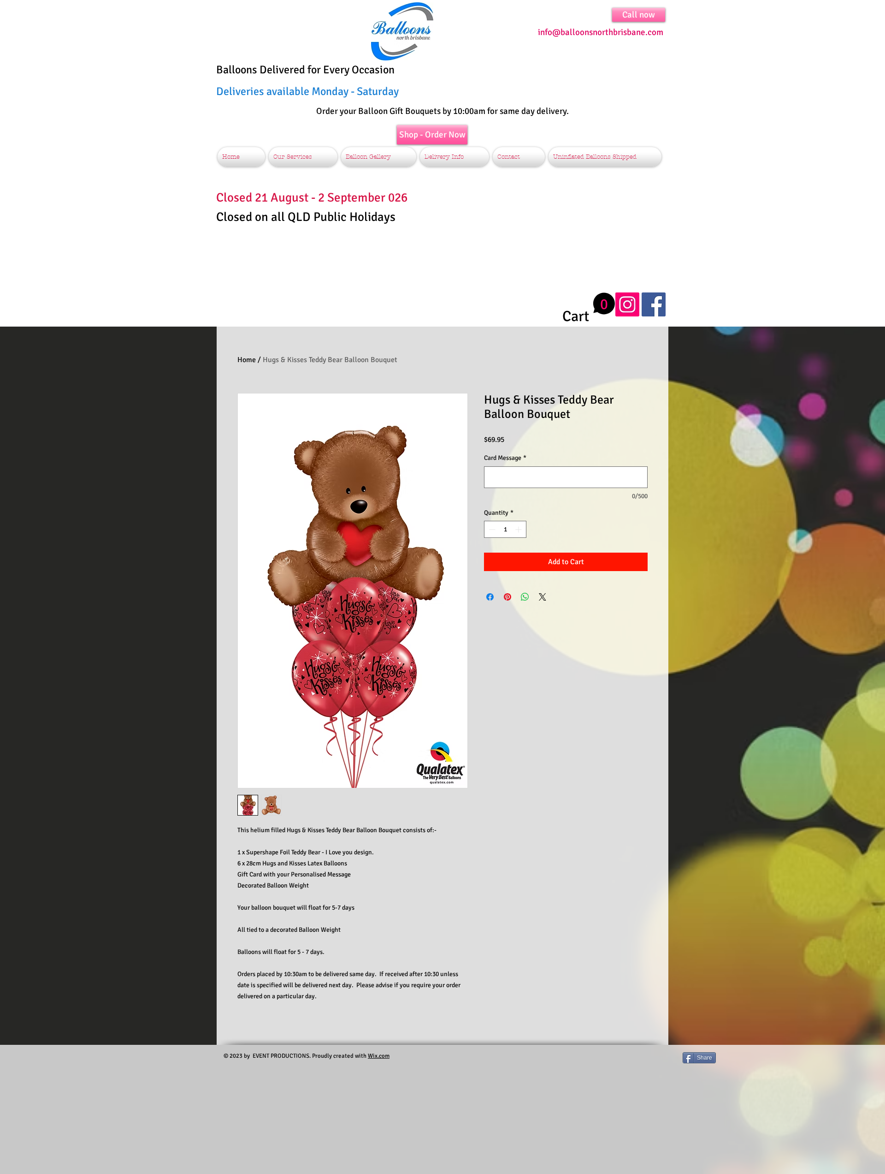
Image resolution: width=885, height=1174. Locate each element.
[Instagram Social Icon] (627, 304)
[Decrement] (491, 529)
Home (246, 359)
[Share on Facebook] (490, 596)
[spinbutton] (505, 529)
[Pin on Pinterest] (507, 596)
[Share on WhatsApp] (525, 596)
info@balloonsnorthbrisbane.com (600, 32)
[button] (588, 308)
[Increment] (519, 529)
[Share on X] (542, 596)
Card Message (505, 458)
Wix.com (378, 1056)
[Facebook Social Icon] (654, 304)
